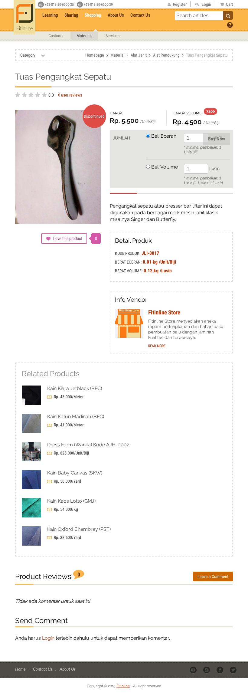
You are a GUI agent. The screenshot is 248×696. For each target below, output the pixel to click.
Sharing (71, 15)
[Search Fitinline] (228, 15)
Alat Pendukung (166, 55)
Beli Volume (164, 167)
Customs (55, 35)
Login (48, 638)
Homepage (94, 55)
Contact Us (140, 15)
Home (20, 668)
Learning (50, 15)
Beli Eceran (163, 136)
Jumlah (121, 138)
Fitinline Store (164, 312)
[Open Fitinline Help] (230, 24)
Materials (84, 35)
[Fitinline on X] (233, 669)
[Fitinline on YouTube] (193, 669)
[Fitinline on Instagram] (207, 669)
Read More (156, 346)
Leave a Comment (212, 576)
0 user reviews (70, 95)
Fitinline (123, 686)
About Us (116, 15)
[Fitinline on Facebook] (220, 669)
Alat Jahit (139, 55)
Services (112, 35)
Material (117, 55)
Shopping (93, 15)
